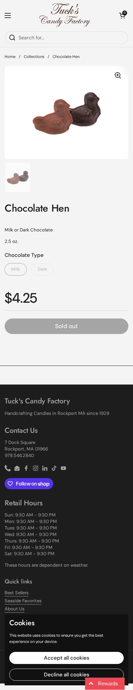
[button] (122, 15)
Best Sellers (16, 593)
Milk (15, 269)
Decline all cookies (66, 674)
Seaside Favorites (23, 601)
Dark (42, 269)
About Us (14, 609)
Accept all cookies (66, 657)
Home (10, 56)
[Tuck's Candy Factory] (65, 15)
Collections (34, 56)
